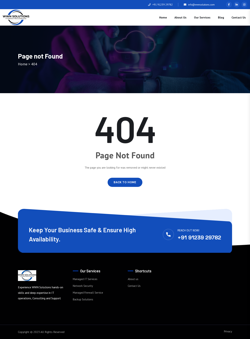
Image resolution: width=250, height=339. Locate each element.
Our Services (202, 17)
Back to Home (125, 182)
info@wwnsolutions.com (201, 4)
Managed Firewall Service (88, 292)
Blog (221, 17)
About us (180, 17)
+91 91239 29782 (162, 4)
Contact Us (239, 17)
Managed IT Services (85, 279)
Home (163, 17)
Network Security (83, 286)
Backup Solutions (83, 299)
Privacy (228, 331)
